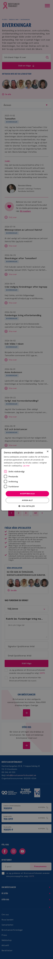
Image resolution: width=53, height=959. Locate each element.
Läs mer (26, 465)
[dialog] (26, 479)
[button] (26, 506)
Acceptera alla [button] (27, 494)
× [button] (47, 451)
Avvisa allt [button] (27, 500)
